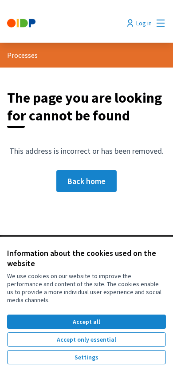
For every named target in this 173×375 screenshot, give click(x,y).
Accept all (86, 322)
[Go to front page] (66, 23)
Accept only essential (86, 339)
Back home (86, 181)
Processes (22, 55)
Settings (86, 357)
